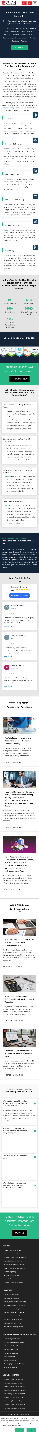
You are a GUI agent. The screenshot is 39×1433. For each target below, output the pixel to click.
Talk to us (19, 1233)
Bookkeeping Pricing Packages (13, 1282)
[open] (35, 3)
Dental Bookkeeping (9, 1360)
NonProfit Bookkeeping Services (13, 1326)
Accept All (31, 1430)
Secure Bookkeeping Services (12, 1275)
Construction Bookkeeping (11, 1367)
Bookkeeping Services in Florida (13, 1397)
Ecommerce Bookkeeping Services (14, 1305)
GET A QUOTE (19, 47)
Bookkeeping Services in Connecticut (14, 1404)
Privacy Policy (17, 1425)
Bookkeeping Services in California (14, 1386)
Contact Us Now (19, 379)
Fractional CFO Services (10, 1353)
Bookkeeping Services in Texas (12, 1383)
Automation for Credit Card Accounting (15, 1346)
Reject (19, 1430)
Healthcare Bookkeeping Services (13, 1312)
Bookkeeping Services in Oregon (13, 1401)
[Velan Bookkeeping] (8, 3)
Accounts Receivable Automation (13, 1342)
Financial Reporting (9, 1272)
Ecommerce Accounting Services (13, 1309)
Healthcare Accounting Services (13, 1319)
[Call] (30, 3)
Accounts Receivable (10, 1279)
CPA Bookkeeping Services (11, 1294)
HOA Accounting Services (11, 1349)
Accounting (31, 154)
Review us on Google (19, 595)
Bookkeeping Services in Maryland (14, 1408)
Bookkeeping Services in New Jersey (14, 1390)
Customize (6, 1430)
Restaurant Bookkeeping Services (13, 1316)
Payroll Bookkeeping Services (12, 1261)
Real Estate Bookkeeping (11, 1298)
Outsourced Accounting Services (13, 1264)
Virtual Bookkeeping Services (12, 1250)
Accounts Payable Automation (12, 1339)
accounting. (10, 108)
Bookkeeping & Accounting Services (14, 1257)
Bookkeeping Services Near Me (13, 1379)
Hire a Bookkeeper (9, 1356)
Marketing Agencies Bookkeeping (13, 1364)
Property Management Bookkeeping (14, 1301)
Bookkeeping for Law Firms (12, 1323)
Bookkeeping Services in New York (14, 1394)
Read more (8, 626)
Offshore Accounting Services (12, 1254)
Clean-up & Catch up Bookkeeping (14, 1268)
